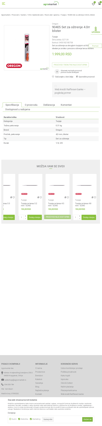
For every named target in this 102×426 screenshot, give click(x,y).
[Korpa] (99, 4)
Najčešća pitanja (42, 390)
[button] (62, 76)
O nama (38, 368)
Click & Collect (67, 383)
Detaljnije (12, 413)
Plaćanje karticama (69, 390)
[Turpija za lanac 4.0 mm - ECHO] (85, 186)
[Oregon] (14, 65)
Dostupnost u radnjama (17, 109)
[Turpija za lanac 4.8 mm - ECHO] (57, 186)
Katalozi (38, 379)
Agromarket (5, 15)
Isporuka (64, 379)
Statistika (24, 419)
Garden (23, 15)
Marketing (36, 419)
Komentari (66, 104)
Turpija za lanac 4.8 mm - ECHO (56, 204)
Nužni (14, 419)
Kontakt (38, 394)
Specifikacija (12, 104)
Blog (37, 387)
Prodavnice (40, 372)
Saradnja (39, 383)
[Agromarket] (51, 4)
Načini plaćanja (67, 387)
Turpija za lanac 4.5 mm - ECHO (29, 204)
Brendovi (39, 376)
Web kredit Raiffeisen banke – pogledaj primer (70, 91)
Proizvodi (15, 15)
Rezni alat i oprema (52, 15)
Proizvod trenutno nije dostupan (70, 65)
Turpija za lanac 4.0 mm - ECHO (83, 204)
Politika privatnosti (68, 372)
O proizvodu (31, 104)
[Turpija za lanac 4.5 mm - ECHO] (30, 186)
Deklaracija (49, 104)
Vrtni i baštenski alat (35, 15)
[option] (30, 195)
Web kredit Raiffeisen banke (72, 394)
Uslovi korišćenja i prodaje (71, 368)
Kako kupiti (65, 376)
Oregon (59, 130)
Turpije (63, 15)
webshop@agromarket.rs (15, 380)
